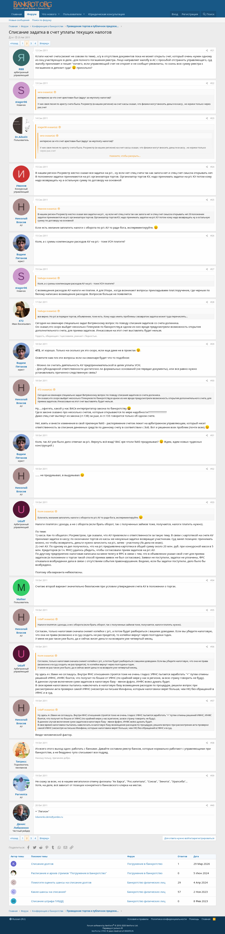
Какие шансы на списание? (48, 891)
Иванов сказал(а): (47, 208)
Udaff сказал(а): (46, 619)
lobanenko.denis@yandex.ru (49, 816)
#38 (212, 742)
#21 (212, 50)
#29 (212, 344)
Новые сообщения (19, 20)
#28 (212, 302)
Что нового (49, 14)
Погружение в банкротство (144, 863)
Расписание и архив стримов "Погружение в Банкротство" (69, 873)
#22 (212, 83)
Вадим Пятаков (21, 256)
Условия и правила (137, 919)
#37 (212, 700)
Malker (21, 599)
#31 (212, 435)
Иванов (21, 185)
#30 (212, 380)
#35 (212, 610)
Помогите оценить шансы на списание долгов (61, 882)
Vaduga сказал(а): (47, 278)
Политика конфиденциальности (169, 919)
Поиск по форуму (42, 20)
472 (21, 320)
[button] (58, 14)
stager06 (21, 102)
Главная (16, 14)
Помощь (194, 919)
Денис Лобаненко (21, 825)
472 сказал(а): (45, 389)
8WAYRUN (128, 931)
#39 (212, 775)
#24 (212, 166)
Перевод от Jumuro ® (112, 928)
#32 (212, 468)
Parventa (21, 794)
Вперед (44, 43)
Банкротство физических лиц (146, 882)
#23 (212, 118)
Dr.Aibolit (21, 137)
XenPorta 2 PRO (99, 931)
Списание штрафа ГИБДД (47, 901)
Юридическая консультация (106, 14)
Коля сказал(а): (46, 511)
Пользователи (72, 14)
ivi (12, 37)
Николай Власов (21, 220)
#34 (212, 580)
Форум (32, 14)
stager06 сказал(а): (48, 127)
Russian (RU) (18, 919)
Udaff (21, 521)
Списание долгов (42, 863)
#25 (212, 199)
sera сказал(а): (45, 92)
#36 (212, 646)
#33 (212, 502)
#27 (212, 269)
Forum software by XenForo (112, 925)
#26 (212, 235)
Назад (14, 43)
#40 (212, 805)
